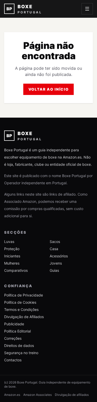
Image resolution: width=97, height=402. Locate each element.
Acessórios (59, 256)
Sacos (55, 241)
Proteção (11, 249)
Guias (54, 270)
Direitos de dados (19, 345)
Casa (54, 249)
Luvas (9, 241)
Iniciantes (12, 256)
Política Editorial (17, 331)
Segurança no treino (21, 353)
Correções (12, 338)
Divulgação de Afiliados (24, 316)
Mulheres (11, 263)
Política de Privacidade (23, 295)
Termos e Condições (21, 309)
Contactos (12, 360)
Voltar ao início (48, 89)
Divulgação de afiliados (72, 395)
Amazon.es (12, 395)
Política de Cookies (20, 302)
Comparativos (16, 270)
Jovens (56, 263)
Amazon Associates (37, 395)
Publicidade (14, 324)
